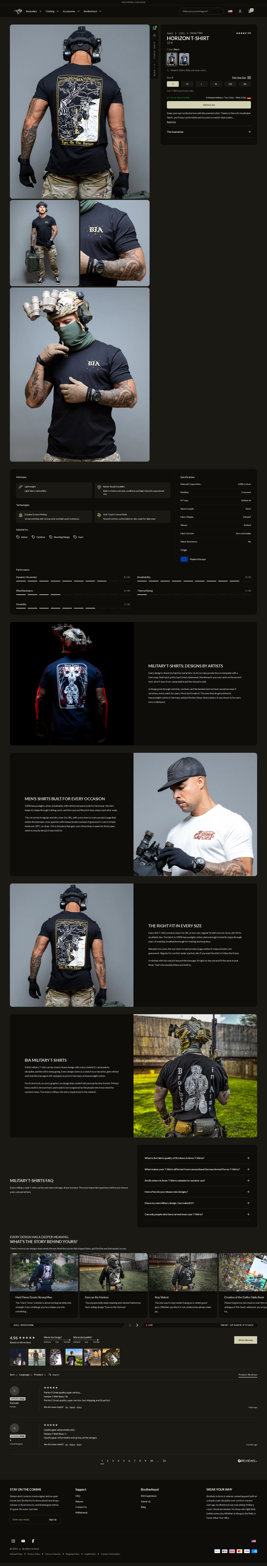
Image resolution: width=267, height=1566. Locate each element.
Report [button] (72, 1407)
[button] (18, 1357)
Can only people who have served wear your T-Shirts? (174, 1214)
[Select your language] (230, 11)
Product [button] (39, 1374)
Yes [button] (66, 1407)
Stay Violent (162, 1297)
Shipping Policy (72, 1554)
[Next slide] (137, 1325)
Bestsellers (31, 11)
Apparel (170, 33)
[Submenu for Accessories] (78, 11)
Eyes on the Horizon (96, 1297)
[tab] (248, 1375)
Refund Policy (16, 1554)
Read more (171, 122)
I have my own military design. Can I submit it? (169, 1202)
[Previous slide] (129, 1325)
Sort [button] (12, 1374)
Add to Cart (209, 104)
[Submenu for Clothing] (57, 11)
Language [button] (24, 1374)
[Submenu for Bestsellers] (40, 11)
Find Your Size (239, 77)
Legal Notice (90, 1554)
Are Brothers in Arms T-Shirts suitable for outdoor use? (175, 1180)
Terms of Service (53, 1554)
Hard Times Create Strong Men (33, 1297)
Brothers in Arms (30, 1548)
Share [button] (79, 1407)
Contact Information (110, 1554)
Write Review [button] (245, 1339)
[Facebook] (33, 1541)
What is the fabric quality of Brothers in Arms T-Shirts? (174, 1157)
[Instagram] (13, 1541)
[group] (26, 1338)
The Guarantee (175, 131)
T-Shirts (181, 33)
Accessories (69, 11)
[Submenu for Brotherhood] (100, 11)
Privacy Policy (34, 1554)
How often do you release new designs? (166, 1191)
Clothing (50, 11)
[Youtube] (23, 1541)
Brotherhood (90, 11)
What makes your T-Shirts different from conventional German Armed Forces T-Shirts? (192, 1169)
